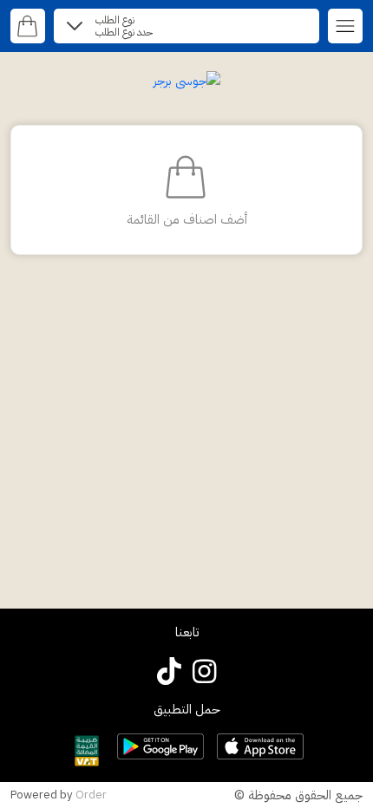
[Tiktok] (169, 670)
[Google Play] (160, 746)
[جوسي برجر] (186, 80)
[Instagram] (204, 670)
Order (91, 794)
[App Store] (260, 746)
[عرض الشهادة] (86, 750)
